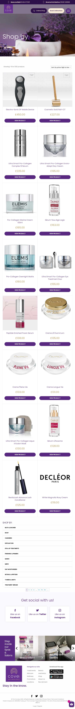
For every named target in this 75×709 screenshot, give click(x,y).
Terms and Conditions (57, 699)
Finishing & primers (11, 554)
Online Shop (40, 11)
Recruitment (42, 682)
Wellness (30, 676)
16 (45, 590)
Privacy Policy (46, 699)
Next (73, 648)
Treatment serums (11, 585)
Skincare (30, 673)
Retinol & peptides (11, 574)
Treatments (31, 670)
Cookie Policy (38, 699)
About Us (41, 679)
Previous (17, 648)
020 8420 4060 (20, 2)
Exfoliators (9, 543)
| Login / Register (37, 706)
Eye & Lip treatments (12, 548)
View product (20, 121)
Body (7, 533)
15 (42, 590)
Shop (40, 676)
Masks (7, 559)
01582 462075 (58, 2)
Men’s (7, 564)
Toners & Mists (10, 580)
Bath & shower (10, 528)
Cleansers (8, 538)
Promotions (31, 679)
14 (39, 590)
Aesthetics (42, 673)
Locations (30, 682)
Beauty (40, 670)
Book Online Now (56, 11)
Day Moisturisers (11, 569)
